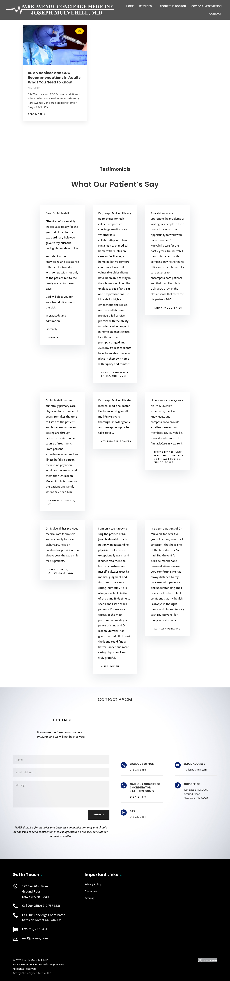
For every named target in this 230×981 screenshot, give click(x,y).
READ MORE (35, 114)
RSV (79, 31)
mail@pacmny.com (195, 769)
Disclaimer (91, 891)
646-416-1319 (138, 796)
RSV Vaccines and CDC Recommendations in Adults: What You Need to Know (54, 77)
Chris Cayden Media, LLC (36, 973)
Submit (98, 814)
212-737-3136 (138, 769)
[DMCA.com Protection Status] (207, 961)
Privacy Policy (93, 884)
